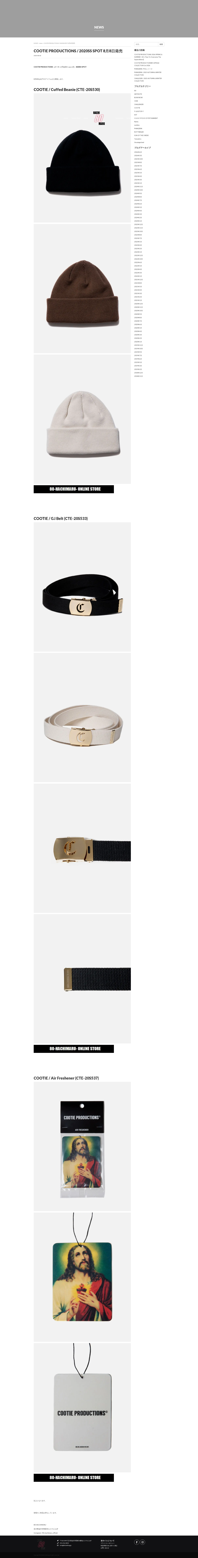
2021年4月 (138, 290)
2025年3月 (138, 180)
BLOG (129, 118)
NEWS (86, 118)
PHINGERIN (138, 128)
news (41, 43)
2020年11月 (138, 307)
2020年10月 (138, 311)
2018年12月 (138, 373)
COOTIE (137, 108)
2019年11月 (138, 345)
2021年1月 (138, 300)
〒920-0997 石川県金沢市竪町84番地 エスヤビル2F (76, 1541)
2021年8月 (138, 283)
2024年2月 (138, 217)
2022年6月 (138, 262)
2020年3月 (138, 335)
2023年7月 (138, 238)
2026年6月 (138, 152)
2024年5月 (138, 207)
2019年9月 (138, 352)
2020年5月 (138, 328)
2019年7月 (138, 355)
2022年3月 (138, 273)
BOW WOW (138, 97)
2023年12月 (138, 224)
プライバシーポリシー (107, 1543)
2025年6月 (138, 169)
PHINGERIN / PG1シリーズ (143, 69)
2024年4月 (138, 211)
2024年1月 (138, 221)
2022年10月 (138, 259)
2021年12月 (138, 279)
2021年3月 (138, 293)
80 (135, 91)
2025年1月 (138, 183)
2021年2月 (138, 297)
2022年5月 (138, 266)
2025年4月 (138, 176)
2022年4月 (138, 269)
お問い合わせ (105, 1548)
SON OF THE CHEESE (141, 135)
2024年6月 (138, 204)
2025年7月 (138, 166)
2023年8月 (138, 235)
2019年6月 (138, 359)
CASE (136, 101)
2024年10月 (138, 190)
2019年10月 (138, 349)
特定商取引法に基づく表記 (109, 1545)
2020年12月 (138, 304)
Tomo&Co (137, 139)
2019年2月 (138, 369)
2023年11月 (138, 228)
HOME (66, 118)
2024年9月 (138, 193)
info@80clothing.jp (65, 1545)
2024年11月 (138, 186)
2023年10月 (138, 231)
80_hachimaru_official (50, 1533)
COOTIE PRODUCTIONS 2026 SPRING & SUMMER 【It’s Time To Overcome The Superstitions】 (148, 57)
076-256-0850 (64, 1543)
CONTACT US (146, 118)
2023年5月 (138, 242)
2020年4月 (138, 331)
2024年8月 (138, 197)
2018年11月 (138, 376)
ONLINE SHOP (76, 118)
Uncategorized (139, 142)
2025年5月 (138, 173)
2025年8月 (138, 162)
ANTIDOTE (138, 94)
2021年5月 (138, 286)
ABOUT (136, 118)
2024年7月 (138, 200)
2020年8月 (138, 317)
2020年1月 (138, 342)
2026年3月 (138, 155)
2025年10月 (138, 159)
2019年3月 (138, 366)
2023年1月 (138, 252)
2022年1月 (138, 276)
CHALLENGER (138, 104)
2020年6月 (138, 324)
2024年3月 (138, 214)
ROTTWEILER (139, 132)
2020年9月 (138, 314)
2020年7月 (138, 321)
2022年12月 (138, 255)
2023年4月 (138, 245)
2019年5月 (138, 362)
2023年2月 (138, 248)
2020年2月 (138, 338)
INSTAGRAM (119, 118)
